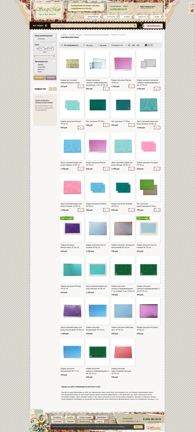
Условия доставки (85, 417)
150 (137, 45)
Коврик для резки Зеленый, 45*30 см (121, 205)
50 (126, 45)
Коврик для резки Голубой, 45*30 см (96, 205)
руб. (45, 52)
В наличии (41, 39)
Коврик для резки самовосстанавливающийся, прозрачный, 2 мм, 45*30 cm (97, 82)
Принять (138, 427)
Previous (50, 89)
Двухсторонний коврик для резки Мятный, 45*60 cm (122, 163)
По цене (103, 45)
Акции (156, 17)
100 (133, 45)
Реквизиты (70, 421)
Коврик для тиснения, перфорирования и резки (70, 81)
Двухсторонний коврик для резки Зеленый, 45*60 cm (147, 122)
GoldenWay (42, 67)
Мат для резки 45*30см (95, 121)
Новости (142, 17)
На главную (57, 417)
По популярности (71, 45)
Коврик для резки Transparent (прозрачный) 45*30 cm (122, 246)
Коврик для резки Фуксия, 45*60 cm (121, 81)
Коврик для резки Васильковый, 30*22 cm (70, 369)
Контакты (111, 17)
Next (55, 89)
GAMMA (40, 64)
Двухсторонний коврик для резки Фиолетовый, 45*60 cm (72, 328)
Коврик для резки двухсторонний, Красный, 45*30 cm (121, 370)
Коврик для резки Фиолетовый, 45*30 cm (70, 246)
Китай (40, 71)
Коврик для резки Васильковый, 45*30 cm (95, 328)
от (37, 49)
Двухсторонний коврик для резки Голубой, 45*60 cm (71, 163)
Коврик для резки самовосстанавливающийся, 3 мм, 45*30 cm (97, 370)
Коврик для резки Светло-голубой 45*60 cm (96, 246)
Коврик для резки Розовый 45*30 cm (147, 328)
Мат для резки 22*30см (120, 121)
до (46, 49)
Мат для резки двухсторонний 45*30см (146, 205)
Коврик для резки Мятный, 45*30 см (71, 122)
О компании (57, 421)
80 (129, 45)
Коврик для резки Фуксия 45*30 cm (96, 163)
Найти (135, 26)
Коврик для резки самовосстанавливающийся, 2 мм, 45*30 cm (148, 288)
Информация (93, 17)
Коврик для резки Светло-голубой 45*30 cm (147, 246)
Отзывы (127, 17)
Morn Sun (41, 69)
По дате (89, 45)
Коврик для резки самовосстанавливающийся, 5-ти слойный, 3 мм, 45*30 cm (123, 288)
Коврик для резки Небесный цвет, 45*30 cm (122, 328)
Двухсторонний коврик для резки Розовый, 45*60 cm (71, 205)
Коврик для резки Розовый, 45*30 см (147, 163)
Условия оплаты (84, 421)
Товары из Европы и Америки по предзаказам (44, 101)
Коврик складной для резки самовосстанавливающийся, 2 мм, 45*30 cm (148, 82)
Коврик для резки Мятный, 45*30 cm (71, 287)
